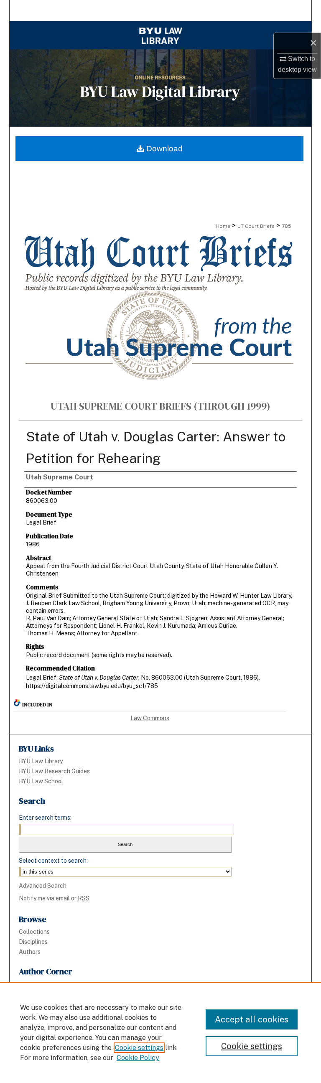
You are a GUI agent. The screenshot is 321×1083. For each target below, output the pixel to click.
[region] (160, 1032)
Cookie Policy (138, 1058)
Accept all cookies (251, 1019)
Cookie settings (139, 1048)
